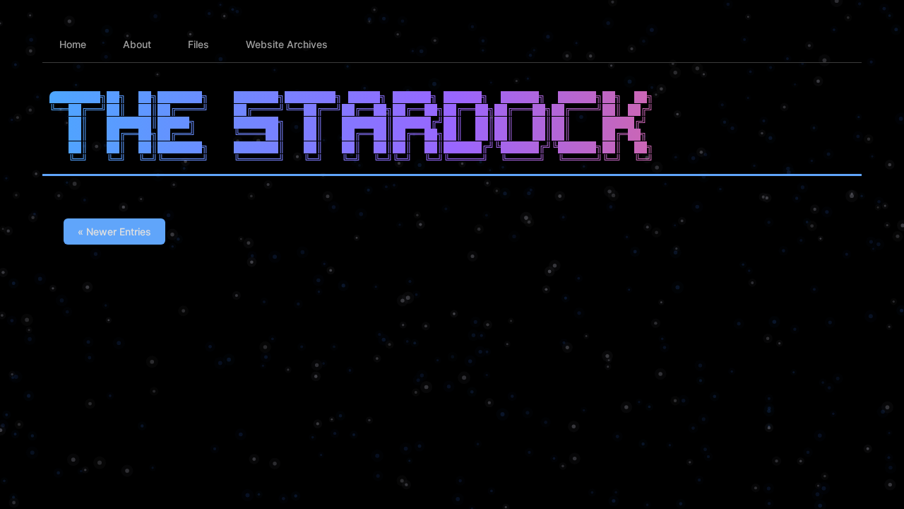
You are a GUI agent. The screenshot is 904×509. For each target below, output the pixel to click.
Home (72, 44)
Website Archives (287, 44)
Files (198, 44)
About (137, 44)
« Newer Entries (114, 232)
